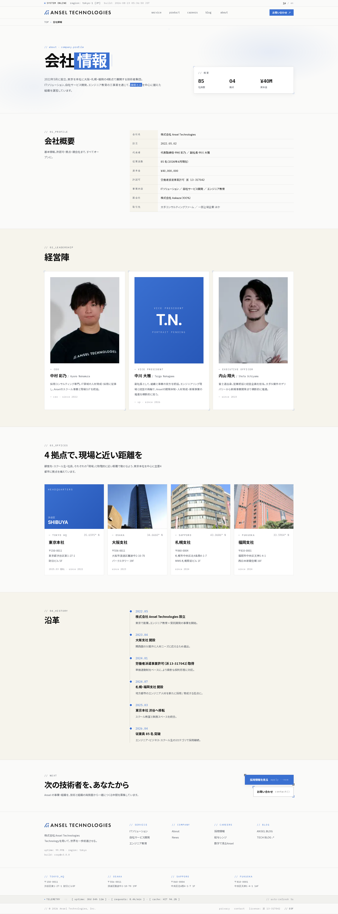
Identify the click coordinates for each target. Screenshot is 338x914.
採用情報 (219, 831)
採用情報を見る (269, 780)
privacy (224, 908)
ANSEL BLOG (265, 831)
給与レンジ (220, 837)
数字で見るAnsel (224, 843)
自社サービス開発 (139, 837)
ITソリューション (138, 831)
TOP (46, 22)
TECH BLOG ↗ (265, 837)
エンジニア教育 (138, 843)
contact (239, 908)
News (175, 837)
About (176, 831)
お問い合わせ (281, 12)
